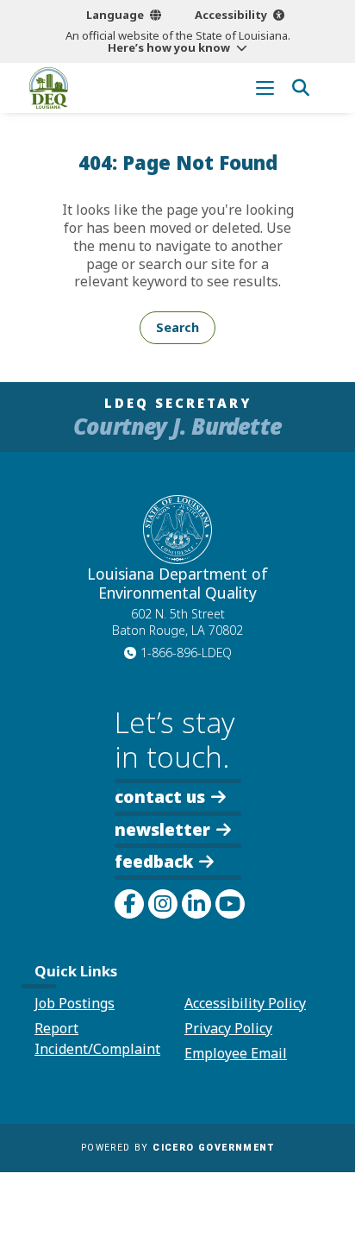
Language (115, 15)
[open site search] (300, 87)
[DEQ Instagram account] (163, 904)
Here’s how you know (169, 47)
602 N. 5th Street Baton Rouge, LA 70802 (177, 621)
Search (177, 327)
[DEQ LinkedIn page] (196, 904)
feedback (154, 861)
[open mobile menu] (265, 87)
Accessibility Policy (245, 1003)
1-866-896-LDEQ (186, 652)
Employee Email (235, 1053)
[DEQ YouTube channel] (230, 904)
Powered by (177, 1147)
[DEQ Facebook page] (129, 904)
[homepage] (48, 88)
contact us (160, 795)
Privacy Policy (228, 1028)
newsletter (162, 828)
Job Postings (74, 1003)
